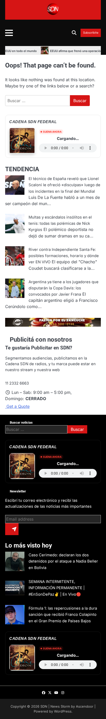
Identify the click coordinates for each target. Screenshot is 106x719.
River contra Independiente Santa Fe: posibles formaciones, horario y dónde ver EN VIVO (64, 256)
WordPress (63, 711)
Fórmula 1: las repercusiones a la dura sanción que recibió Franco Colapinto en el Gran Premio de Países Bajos (63, 614)
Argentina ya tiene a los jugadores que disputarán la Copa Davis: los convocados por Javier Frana (64, 288)
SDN (43, 706)
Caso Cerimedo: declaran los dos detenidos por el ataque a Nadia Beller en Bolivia (63, 561)
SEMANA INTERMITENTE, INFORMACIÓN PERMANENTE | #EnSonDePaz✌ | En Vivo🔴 (57, 588)
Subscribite (90, 32)
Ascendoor (84, 706)
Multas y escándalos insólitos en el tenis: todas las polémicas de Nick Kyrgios (60, 223)
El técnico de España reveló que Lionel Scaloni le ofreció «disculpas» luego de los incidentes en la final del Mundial (64, 185)
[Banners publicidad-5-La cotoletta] (53, 325)
